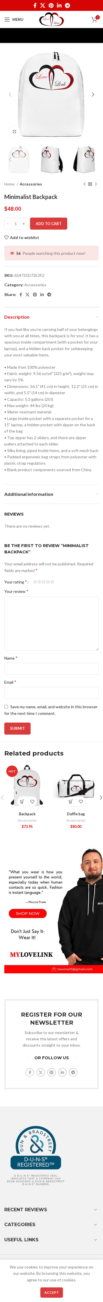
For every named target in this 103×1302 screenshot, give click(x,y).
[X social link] (42, 5)
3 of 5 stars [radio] (43, 582)
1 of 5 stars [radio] (35, 582)
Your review (16, 591)
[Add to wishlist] (32, 801)
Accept (51, 1292)
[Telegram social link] (67, 5)
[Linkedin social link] (59, 5)
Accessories (31, 184)
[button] (22, 801)
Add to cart (49, 223)
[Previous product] (84, 184)
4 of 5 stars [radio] (48, 582)
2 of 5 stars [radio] (39, 582)
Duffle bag (76, 814)
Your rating (15, 581)
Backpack (27, 814)
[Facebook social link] (35, 5)
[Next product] (96, 184)
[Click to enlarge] (14, 131)
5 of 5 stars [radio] (52, 582)
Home (9, 184)
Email (10, 681)
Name (10, 657)
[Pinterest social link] (51, 5)
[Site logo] (51, 19)
